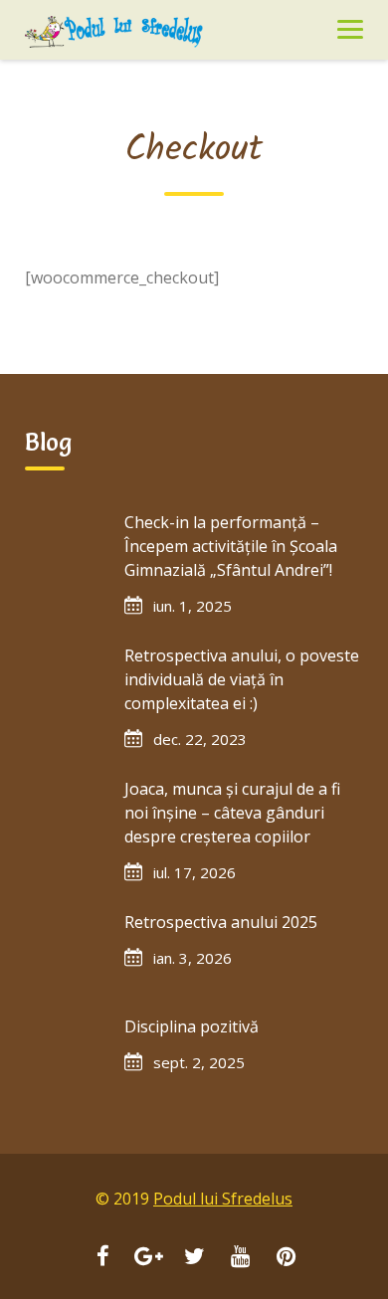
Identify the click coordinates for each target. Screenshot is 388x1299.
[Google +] (148, 1258)
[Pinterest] (285, 1258)
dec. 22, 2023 (200, 739)
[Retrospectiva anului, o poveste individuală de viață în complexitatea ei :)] (64, 683)
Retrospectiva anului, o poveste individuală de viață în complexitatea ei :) (241, 679)
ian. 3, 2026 (192, 958)
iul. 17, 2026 (194, 872)
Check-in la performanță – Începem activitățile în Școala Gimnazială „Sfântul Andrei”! (230, 546)
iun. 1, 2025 (192, 606)
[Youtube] (240, 1258)
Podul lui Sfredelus (222, 1198)
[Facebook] (102, 1258)
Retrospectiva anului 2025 (220, 922)
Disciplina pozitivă (191, 1026)
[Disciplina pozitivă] (64, 1054)
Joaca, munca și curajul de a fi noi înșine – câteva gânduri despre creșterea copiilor (232, 812)
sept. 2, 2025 (199, 1062)
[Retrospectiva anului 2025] (64, 950)
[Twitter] (194, 1258)
